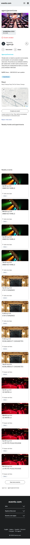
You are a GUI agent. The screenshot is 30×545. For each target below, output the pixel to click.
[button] (15, 97)
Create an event (15, 111)
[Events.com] (15, 502)
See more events (15, 482)
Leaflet (26, 106)
